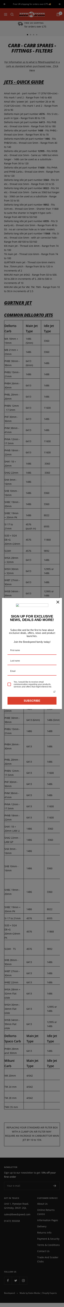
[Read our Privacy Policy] (54, 692)
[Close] (58, 602)
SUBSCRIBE (32, 700)
